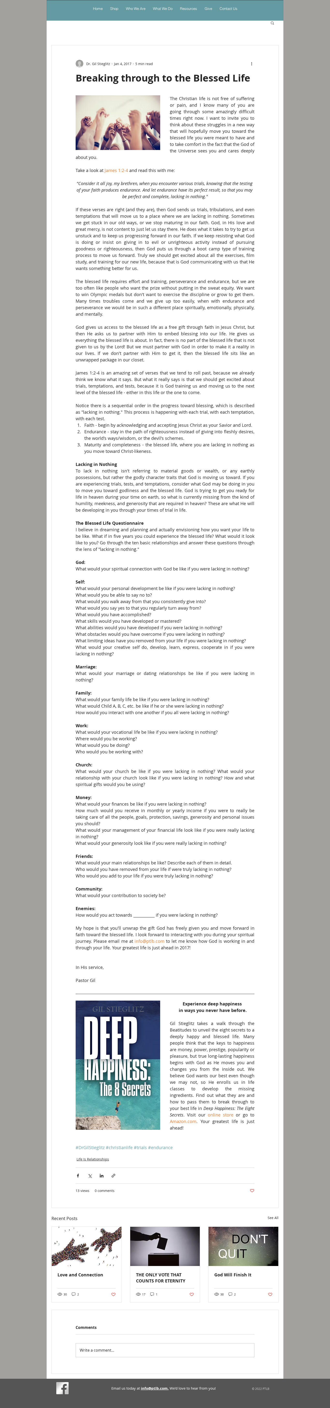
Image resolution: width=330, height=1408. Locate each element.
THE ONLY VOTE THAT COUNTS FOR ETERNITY (160, 1278)
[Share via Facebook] (78, 1175)
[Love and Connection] (87, 1246)
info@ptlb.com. (155, 1388)
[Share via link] (113, 1175)
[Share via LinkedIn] (101, 1175)
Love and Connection (80, 1275)
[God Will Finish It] (243, 1246)
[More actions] (251, 64)
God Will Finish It (232, 1275)
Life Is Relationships (93, 1159)
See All (273, 1217)
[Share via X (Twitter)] (89, 1175)
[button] (162, 8)
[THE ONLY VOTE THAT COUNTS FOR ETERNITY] (165, 1246)
